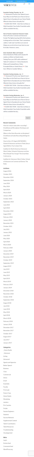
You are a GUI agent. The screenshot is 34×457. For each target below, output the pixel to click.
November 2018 (8, 294)
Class (5, 371)
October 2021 (7, 226)
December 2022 (8, 211)
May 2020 (6, 238)
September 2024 (8, 180)
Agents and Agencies (9, 362)
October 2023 (7, 199)
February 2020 (8, 248)
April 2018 (6, 315)
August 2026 (7, 171)
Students (6, 414)
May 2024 (6, 186)
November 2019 (8, 257)
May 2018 (6, 312)
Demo (5, 378)
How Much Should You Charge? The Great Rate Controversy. (16, 153)
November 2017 (8, 330)
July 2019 (6, 269)
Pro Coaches (7, 405)
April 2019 (6, 278)
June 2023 (6, 205)
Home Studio (7, 396)
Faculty (5, 387)
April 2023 (6, 208)
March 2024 (7, 192)
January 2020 (7, 251)
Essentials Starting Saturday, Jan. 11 (13, 74)
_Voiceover (6, 353)
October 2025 (7, 174)
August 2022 (7, 214)
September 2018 (8, 300)
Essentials (6, 384)
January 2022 (7, 220)
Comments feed (8, 446)
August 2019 (7, 266)
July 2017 (6, 340)
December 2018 (8, 291)
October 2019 (7, 260)
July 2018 (6, 306)
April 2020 (6, 242)
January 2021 (7, 232)
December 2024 (8, 177)
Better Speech (7, 365)
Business (6, 368)
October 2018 (7, 297)
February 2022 (8, 217)
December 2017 (8, 327)
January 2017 (7, 343)
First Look (6, 390)
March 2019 (7, 281)
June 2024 (6, 183)
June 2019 (6, 272)
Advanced (6, 359)
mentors (5, 402)
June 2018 (6, 309)
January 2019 (7, 287)
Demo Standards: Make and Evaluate (13, 53)
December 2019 (8, 254)
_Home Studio (7, 350)
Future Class (7, 393)
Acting (5, 356)
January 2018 (7, 324)
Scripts (5, 408)
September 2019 (8, 263)
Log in (5, 440)
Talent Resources (8, 427)
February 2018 (8, 321)
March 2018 (7, 318)
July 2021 (6, 229)
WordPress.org (8, 449)
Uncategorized (7, 433)
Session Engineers (8, 411)
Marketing (6, 399)
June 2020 (6, 235)
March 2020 (7, 245)
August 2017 (7, 337)
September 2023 (8, 202)
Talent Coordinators (9, 424)
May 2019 (6, 275)
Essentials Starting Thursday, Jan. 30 (13, 12)
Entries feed (7, 443)
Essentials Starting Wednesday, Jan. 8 (13, 95)
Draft (5, 381)
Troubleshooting (8, 430)
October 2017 (7, 333)
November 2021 (8, 223)
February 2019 (8, 284)
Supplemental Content (10, 420)
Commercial (7, 374)
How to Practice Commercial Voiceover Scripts (15, 34)
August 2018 (7, 303)
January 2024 (7, 196)
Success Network (8, 417)
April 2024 (6, 189)
